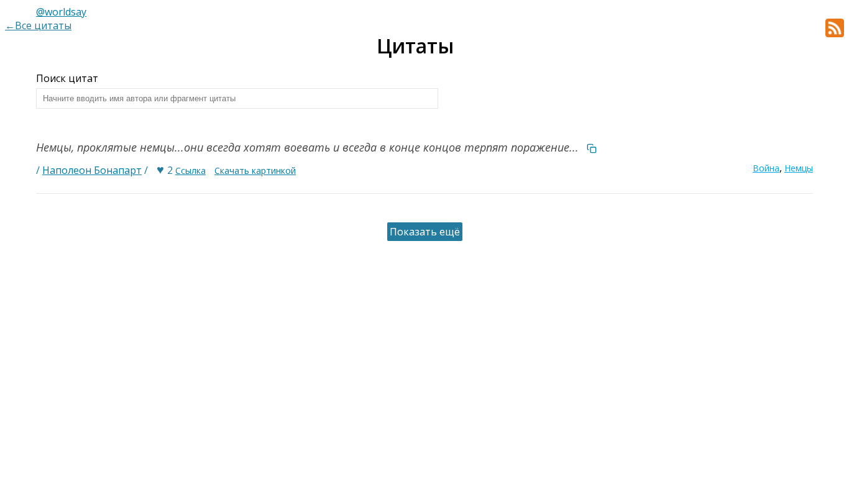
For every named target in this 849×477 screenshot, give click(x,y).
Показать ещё (425, 231)
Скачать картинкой (255, 170)
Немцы (798, 168)
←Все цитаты (38, 25)
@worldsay (61, 12)
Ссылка (190, 170)
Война (766, 168)
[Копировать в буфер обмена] (592, 147)
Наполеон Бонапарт (92, 170)
